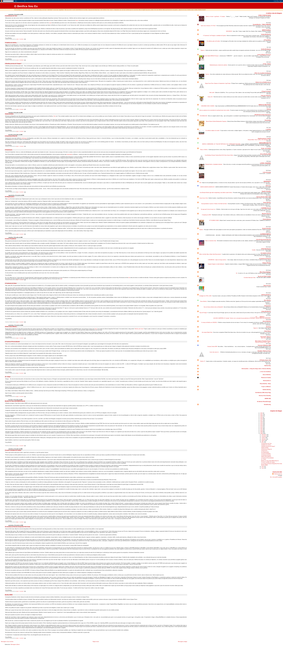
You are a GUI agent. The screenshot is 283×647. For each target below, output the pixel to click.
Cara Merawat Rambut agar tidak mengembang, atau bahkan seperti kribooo (216, 192)
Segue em (255, 328)
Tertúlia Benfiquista (266, 49)
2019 (261, 417)
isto (129, 277)
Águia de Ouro (267, 285)
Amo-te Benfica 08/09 (265, 154)
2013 (261, 426)
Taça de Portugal (203, 312)
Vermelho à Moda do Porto (264, 350)
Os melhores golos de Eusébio (213, 41)
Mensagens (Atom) (15, 644)
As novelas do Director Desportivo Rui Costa (17, 526)
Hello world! (212, 92)
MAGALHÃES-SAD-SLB (265, 142)
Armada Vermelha (266, 228)
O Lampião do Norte (266, 253)
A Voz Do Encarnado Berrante (263, 239)
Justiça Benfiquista (266, 34)
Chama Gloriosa (267, 219)
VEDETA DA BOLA (266, 30)
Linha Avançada (267, 172)
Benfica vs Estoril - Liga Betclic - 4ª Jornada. (215, 16)
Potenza (269, 109)
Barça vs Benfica (204, 149)
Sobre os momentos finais (211, 240)
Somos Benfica (267, 202)
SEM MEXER (229, 31)
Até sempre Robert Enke (207, 332)
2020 (261, 416)
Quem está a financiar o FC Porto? (208, 25)
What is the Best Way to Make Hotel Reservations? (210, 254)
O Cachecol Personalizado (12, 341)
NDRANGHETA (267, 181)
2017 (261, 420)
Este (55, 116)
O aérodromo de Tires (11, 15)
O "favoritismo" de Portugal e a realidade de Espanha (214, 35)
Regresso (203, 50)
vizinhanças (24, 138)
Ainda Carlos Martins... (11, 326)
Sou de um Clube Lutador (264, 276)
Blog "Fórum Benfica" (265, 272)
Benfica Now (268, 365)
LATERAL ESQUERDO (265, 163)
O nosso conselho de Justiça (13, 450)
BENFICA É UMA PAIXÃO (265, 104)
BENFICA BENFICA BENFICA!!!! (207, 186)
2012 (261, 427)
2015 (261, 423)
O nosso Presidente (10, 238)
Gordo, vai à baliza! (266, 148)
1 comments (21, 146)
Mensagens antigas (182, 641)
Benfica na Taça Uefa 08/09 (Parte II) (15, 401)
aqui (77, 20)
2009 (261, 431)
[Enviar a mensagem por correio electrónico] (25, 39)
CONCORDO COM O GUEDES (208, 106)
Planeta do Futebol (266, 377)
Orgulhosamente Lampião (264, 138)
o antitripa (268, 129)
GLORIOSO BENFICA (265, 234)
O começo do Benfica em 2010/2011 (209, 322)
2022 (261, 413)
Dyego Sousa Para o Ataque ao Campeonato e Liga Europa (218, 83)
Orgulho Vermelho (266, 191)
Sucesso (207, 74)
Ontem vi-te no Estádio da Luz (263, 82)
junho (262, 466)
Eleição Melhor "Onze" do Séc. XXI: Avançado (258, 139)
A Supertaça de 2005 (206, 214)
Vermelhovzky (267, 404)
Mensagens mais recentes (7, 641)
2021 (261, 414)
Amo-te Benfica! (267, 321)
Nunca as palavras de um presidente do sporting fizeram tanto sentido (214, 110)
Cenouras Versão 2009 (212, 346)
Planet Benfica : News (265, 383)
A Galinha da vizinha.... (11, 42)
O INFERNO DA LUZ (266, 208)
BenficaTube (268, 305)
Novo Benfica (267, 300)
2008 (261, 433)
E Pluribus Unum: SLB (265, 360)
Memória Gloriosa (266, 213)
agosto (263, 440)
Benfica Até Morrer (266, 294)
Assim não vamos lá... (215, 352)
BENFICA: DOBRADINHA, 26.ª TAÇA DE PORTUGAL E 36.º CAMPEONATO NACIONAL (221, 144)
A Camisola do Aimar (11, 283)
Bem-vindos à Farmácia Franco (263, 341)
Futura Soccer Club (203, 198)
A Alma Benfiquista (266, 311)
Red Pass (268, 326)
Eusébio (254, 250)
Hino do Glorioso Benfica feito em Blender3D (213, 307)
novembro (263, 436)
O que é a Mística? (266, 386)
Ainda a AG (210, 96)
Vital (200, 182)
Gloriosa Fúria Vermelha (265, 395)
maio (262, 468)
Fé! (237, 273)
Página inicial (96, 641)
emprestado (69, 154)
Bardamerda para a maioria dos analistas (219, 65)
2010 (261, 430)
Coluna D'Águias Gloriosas (264, 54)
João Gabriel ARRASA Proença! (212, 55)
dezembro (263, 434)
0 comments (21, 39)
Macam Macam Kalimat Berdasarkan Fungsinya (216, 121)
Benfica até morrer (139, 328)
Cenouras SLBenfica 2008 (264, 345)
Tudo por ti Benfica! (266, 95)
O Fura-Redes (267, 40)
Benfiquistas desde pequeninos (263, 114)
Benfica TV (202, 361)
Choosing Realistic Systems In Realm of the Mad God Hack (214, 203)
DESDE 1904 (268, 398)
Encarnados (268, 120)
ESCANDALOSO (204, 115)
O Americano (8, 149)
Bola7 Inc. (268, 185)
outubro (263, 437)
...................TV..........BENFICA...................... (260, 317)
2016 (261, 421)
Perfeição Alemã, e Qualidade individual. (214, 164)
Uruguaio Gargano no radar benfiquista (216, 264)
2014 (261, 424)
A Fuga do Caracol (266, 91)
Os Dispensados (9, 196)
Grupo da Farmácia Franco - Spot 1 (263, 342)
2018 (261, 418)
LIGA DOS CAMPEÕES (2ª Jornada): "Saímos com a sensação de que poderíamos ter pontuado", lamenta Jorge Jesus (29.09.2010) (242, 318)
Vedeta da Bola (9, 114)
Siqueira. (201, 229)
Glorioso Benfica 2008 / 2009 (263, 196)
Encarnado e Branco (266, 336)
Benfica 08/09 (8, 594)
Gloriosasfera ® (267, 380)
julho (262, 442)
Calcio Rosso (267, 331)
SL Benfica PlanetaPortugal (264, 401)
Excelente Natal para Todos (250, 277)
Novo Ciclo (263, 337)
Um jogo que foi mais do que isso (208, 209)
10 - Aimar (7, 376)
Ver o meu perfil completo (276, 477)
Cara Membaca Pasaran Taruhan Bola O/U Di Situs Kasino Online (219, 155)
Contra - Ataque (267, 63)
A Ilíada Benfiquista (266, 248)
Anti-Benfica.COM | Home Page (263, 392)
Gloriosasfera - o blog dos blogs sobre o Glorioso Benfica (256, 368)
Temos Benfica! (203, 301)
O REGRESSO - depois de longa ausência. (217, 259)
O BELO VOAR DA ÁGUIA (264, 15)
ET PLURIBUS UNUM (214, 220)
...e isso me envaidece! (265, 371)
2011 (261, 429)
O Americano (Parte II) (11, 136)
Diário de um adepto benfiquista (263, 73)
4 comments (21, 279)
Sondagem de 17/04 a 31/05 (205, 295)
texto (96, 328)
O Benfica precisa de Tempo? (13, 63)
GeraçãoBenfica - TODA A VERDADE (262, 24)
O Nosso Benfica (266, 262)
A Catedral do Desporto (265, 258)
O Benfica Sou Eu (26, 6)
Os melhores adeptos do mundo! (213, 130)
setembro (263, 439)
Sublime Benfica (267, 389)
